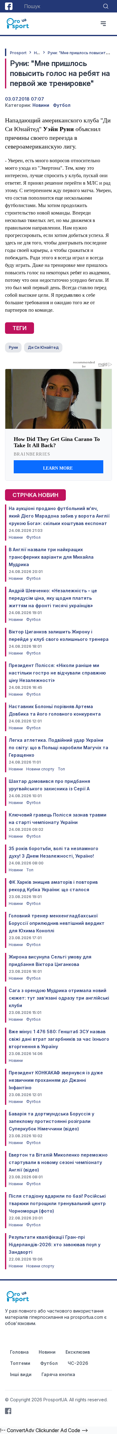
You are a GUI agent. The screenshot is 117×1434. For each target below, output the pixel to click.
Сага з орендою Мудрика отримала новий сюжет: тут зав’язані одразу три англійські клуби (59, 998)
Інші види (21, 1374)
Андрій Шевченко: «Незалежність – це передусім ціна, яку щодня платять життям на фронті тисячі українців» (53, 598)
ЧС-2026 (78, 1363)
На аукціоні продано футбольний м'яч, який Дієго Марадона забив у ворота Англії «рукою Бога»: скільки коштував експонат (59, 516)
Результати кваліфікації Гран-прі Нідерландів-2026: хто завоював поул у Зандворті (54, 1244)
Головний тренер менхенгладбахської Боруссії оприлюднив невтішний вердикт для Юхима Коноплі (57, 923)
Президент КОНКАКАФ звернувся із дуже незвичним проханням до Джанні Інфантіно (56, 1080)
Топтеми (20, 1363)
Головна (19, 1352)
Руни (13, 347)
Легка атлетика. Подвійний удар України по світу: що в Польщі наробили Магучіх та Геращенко (58, 747)
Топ (61, 769)
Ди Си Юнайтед (43, 347)
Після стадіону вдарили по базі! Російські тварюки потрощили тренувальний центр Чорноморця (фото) (57, 1203)
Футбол (62, 105)
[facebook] (8, 6)
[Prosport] (18, 23)
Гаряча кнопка (58, 1374)
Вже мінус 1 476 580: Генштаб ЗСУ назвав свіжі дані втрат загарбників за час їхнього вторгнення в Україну (59, 1039)
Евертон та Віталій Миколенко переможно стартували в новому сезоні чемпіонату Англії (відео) (58, 1162)
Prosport (18, 52)
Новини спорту (40, 769)
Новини (40, 105)
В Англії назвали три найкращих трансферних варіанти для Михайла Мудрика (51, 557)
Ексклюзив (78, 1352)
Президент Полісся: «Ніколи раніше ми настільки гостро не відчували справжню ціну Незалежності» (57, 673)
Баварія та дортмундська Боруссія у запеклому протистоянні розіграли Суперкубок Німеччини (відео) (51, 1121)
